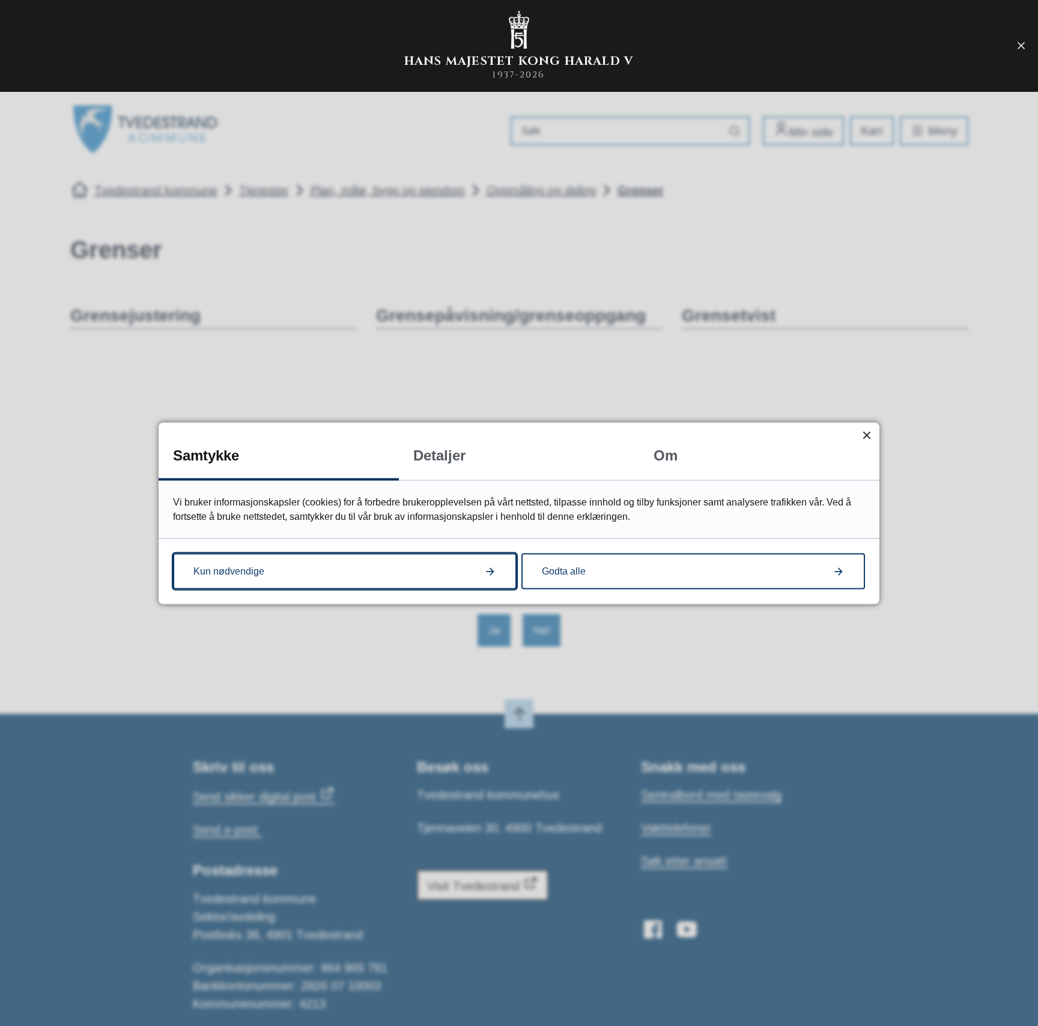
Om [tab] (666, 455)
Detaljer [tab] (439, 455)
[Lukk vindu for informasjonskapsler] (866, 435)
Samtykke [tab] (206, 455)
